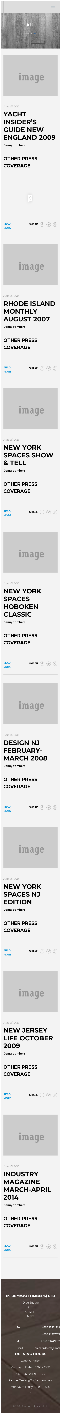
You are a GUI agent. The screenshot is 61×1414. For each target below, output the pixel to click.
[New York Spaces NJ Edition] (30, 847)
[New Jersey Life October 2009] (30, 991)
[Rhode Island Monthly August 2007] (30, 264)
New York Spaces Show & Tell (28, 455)
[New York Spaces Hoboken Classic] (30, 552)
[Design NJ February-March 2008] (30, 703)
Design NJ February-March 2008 (25, 750)
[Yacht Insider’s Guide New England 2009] (30, 75)
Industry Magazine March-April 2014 (27, 1185)
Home (28, 33)
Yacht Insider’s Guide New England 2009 (29, 125)
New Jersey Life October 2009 (28, 1038)
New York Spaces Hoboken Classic (22, 602)
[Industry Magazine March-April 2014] (30, 1135)
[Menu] (53, 7)
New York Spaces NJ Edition (22, 894)
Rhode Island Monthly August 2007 (29, 311)
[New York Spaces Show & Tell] (30, 408)
